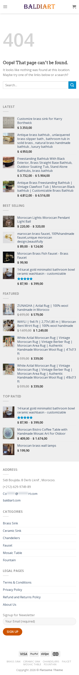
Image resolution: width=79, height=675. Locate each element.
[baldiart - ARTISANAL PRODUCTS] (40, 6)
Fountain (9, 560)
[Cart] (74, 6)
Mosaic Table (12, 553)
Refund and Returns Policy (22, 597)
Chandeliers (11, 538)
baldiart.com (12, 500)
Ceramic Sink (12, 531)
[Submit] (72, 85)
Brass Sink (10, 523)
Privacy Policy (12, 590)
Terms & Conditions (17, 582)
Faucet (7, 545)
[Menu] (5, 6)
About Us (9, 604)
